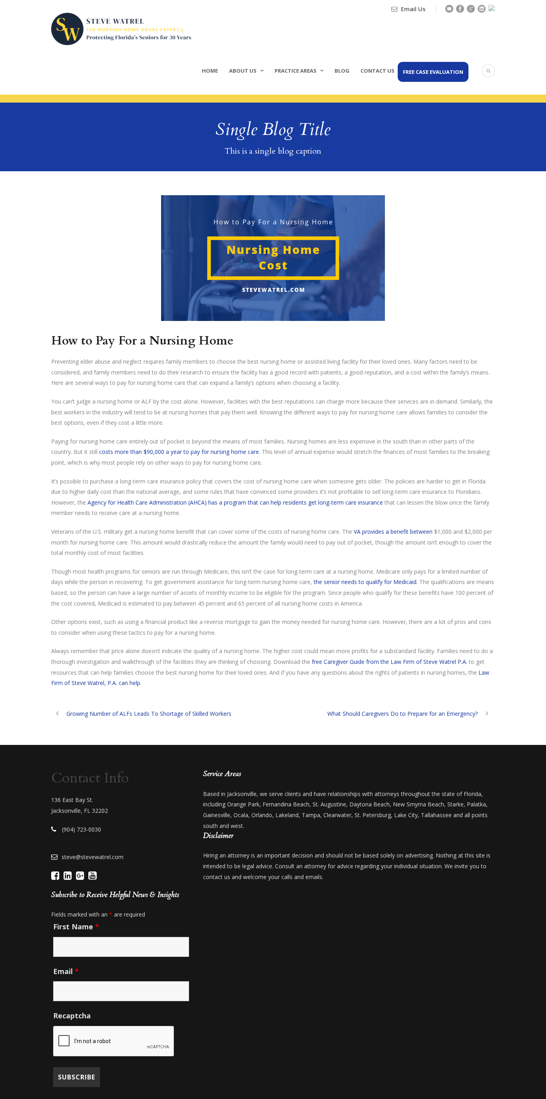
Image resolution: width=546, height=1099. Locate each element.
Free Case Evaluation (433, 71)
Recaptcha (72, 1015)
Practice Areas (296, 70)
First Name (76, 926)
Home (210, 70)
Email (66, 971)
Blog (342, 70)
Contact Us (378, 70)
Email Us (413, 9)
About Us (243, 70)
